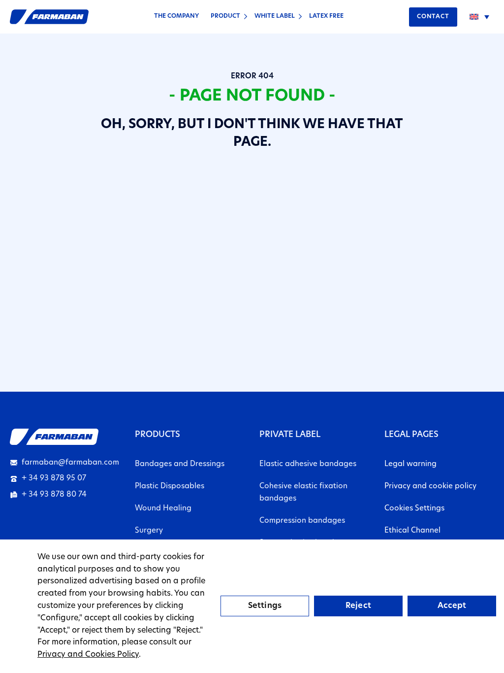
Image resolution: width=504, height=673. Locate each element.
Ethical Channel (412, 531)
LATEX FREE (326, 16)
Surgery (149, 531)
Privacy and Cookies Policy (88, 655)
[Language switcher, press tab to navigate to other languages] (479, 16)
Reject (358, 606)
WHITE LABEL (274, 16)
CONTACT (433, 17)
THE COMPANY (176, 16)
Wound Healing (163, 508)
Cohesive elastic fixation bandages (303, 493)
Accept (452, 606)
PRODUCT (225, 16)
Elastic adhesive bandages (307, 464)
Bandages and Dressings (179, 464)
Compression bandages (302, 521)
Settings (265, 606)
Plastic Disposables (169, 486)
